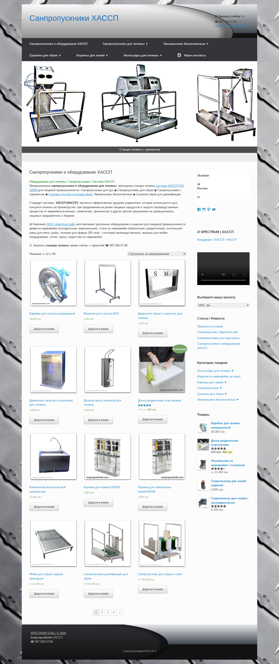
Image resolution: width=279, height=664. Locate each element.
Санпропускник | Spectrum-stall (217, 332)
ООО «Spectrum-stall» (60, 224)
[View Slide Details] (139, 107)
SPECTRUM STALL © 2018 (48, 633)
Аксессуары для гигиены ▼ (143, 55)
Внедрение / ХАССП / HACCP (216, 239)
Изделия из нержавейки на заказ (218, 376)
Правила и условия (210, 326)
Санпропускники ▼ (209, 388)
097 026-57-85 (119, 245)
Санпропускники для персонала (218, 338)
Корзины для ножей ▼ (92, 55)
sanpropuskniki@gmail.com (232, 26)
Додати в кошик (44, 328)
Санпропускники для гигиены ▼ (125, 43)
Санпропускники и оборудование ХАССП (58, 43)
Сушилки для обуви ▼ (45, 55)
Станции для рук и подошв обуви (70, 194)
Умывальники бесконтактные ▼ (186, 43)
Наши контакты (195, 55)
